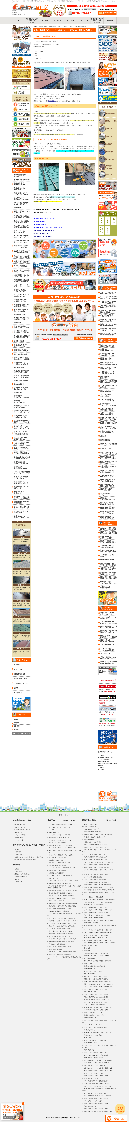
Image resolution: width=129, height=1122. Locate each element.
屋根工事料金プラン (54, 832)
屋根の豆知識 (18, 392)
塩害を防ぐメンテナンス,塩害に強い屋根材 (22, 406)
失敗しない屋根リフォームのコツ (107, 349)
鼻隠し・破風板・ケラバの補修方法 (21, 211)
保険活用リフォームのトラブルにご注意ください (108, 582)
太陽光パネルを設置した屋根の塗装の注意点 (108, 409)
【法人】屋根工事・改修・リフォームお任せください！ (64, 880)
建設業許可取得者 (19, 674)
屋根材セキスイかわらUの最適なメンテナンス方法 (108, 422)
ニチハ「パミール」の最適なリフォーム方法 (96, 847)
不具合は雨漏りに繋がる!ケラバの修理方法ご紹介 (22, 216)
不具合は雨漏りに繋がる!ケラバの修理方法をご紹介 (98, 932)
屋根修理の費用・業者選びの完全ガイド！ (21, 183)
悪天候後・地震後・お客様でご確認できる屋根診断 (98, 834)
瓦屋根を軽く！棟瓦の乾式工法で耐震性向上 (96, 979)
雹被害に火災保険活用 (90, 1106)
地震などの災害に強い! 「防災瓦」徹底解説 (107, 480)
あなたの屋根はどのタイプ (91, 829)
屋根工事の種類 (107, 107)
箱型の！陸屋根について (42, 233)
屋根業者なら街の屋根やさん (22, 874)
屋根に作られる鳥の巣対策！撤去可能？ (108, 640)
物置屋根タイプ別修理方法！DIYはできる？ (107, 613)
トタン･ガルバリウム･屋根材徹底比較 (21, 433)
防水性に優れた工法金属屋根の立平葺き (20, 300)
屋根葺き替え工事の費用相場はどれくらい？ (108, 358)
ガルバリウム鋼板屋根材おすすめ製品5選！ (108, 320)
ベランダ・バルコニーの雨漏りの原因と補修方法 (21, 261)
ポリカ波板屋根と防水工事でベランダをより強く (108, 627)
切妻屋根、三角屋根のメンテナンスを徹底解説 (21, 331)
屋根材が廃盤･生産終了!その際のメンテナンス (21, 416)
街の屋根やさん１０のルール (22, 829)
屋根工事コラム (43, 26)
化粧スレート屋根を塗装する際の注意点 (106, 413)
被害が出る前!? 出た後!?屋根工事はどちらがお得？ (108, 550)
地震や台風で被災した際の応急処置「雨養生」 (21, 305)
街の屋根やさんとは (20, 824)
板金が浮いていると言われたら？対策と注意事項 (108, 568)
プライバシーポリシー (21, 683)
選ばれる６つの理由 (20, 827)
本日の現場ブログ (19, 854)
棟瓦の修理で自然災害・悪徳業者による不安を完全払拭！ (100, 943)
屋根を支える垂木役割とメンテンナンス (21, 462)
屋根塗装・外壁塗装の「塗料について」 (95, 837)
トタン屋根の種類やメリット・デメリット (107, 399)
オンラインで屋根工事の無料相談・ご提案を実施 (108, 528)
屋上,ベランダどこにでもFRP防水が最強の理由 (22, 251)
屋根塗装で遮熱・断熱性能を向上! (107, 498)
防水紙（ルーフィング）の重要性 (93, 1035)
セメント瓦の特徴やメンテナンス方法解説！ (21, 266)
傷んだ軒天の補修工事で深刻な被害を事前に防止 (21, 226)
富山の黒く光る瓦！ (41, 224)
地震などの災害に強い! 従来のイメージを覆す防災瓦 (98, 984)
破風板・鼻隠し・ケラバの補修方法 (93, 917)
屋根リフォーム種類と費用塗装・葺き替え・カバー (108, 381)
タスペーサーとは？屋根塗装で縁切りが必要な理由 (98, 930)
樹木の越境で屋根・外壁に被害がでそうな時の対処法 (108, 577)
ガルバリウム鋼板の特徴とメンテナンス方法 (21, 448)
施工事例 (45, 20)
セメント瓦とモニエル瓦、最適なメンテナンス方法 (98, 910)
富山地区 (16, 723)
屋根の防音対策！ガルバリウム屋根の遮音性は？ (108, 334)
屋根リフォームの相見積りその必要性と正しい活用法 (108, 532)
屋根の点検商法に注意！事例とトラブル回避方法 (108, 564)
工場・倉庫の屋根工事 (107, 644)
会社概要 (110, 20)
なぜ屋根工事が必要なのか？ (108, 345)
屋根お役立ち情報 (106, 448)
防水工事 (109, 144)
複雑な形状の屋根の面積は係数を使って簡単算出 (97, 961)
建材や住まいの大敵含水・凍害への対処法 (21, 350)
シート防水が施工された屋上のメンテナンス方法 (21, 241)
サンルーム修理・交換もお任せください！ (108, 617)
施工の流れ (71, 20)
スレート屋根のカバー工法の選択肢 (108, 386)
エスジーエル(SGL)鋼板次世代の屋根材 (21, 443)
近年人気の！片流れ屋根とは (44, 230)
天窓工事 (109, 174)
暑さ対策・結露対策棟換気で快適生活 (94, 966)
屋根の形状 (17, 323)
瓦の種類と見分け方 (20, 367)
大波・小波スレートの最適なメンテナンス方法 (21, 285)
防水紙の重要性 (19, 384)
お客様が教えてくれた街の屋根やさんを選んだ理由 (28, 857)
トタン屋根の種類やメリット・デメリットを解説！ (98, 902)
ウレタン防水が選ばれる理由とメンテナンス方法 (21, 236)
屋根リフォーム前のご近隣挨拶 (57, 842)
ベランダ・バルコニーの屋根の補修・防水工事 (62, 868)
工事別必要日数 (105, 440)
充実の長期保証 (18, 837)
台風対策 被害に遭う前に (56, 860)
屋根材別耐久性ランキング (19, 401)
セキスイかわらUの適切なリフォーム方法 (95, 844)
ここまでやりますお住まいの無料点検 (97, 20)
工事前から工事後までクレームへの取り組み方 (108, 541)
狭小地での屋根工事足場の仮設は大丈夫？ (107, 431)
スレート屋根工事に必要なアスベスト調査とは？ (21, 507)
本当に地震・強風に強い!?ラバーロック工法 (96, 1078)
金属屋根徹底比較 (89, 1050)
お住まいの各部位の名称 (21, 180)
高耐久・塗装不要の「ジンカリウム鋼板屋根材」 (97, 997)
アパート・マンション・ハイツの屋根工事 (60, 875)
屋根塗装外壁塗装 (109, 167)
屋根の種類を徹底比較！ (104, 377)
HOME (35, 26)
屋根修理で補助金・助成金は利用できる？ (107, 517)
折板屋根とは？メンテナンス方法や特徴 (108, 404)
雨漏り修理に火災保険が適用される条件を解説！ (108, 507)
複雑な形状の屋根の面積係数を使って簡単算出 (21, 318)
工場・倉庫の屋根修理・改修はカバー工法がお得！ (108, 622)
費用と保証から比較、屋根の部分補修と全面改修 (108, 363)
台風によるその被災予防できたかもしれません (108, 453)
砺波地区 (16, 726)
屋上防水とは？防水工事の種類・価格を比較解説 (21, 256)
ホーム (18, 20)
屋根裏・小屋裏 (19, 341)
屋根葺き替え (110, 113)
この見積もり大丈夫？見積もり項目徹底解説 (107, 546)
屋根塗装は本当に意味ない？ (19, 188)
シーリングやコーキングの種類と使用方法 (21, 295)
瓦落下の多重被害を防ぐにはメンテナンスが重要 (108, 457)
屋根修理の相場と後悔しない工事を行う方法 (107, 354)
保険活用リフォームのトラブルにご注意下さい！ (97, 1063)
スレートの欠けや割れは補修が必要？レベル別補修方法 (99, 899)
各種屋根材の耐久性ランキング (92, 1043)
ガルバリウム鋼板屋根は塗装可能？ (108, 306)
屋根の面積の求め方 (20, 314)
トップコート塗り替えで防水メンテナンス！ (21, 511)
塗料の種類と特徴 (107, 680)
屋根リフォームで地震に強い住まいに (59, 862)
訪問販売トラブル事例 (107, 559)
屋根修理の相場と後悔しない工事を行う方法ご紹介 (63, 890)
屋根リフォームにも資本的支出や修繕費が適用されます (64, 903)
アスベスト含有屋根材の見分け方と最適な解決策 (21, 376)
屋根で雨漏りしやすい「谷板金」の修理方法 (21, 363)
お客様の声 (57, 20)
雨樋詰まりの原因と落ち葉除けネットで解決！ (108, 636)
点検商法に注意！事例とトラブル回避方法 (60, 845)
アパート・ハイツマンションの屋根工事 (107, 649)
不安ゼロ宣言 (18, 832)
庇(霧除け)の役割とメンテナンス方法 (20, 290)
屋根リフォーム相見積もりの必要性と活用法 (61, 895)
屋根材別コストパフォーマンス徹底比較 (21, 396)
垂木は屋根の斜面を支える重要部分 (59, 911)
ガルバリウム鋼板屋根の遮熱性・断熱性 (108, 311)
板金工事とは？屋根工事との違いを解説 (21, 198)
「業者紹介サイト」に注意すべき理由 (107, 586)
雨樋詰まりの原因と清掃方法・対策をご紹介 (61, 941)
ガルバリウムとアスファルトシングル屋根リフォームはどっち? (22, 427)
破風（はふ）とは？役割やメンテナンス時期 (21, 516)
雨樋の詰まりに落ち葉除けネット (58, 944)
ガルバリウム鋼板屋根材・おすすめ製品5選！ (96, 864)
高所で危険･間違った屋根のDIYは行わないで (96, 1002)
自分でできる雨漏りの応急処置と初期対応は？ (108, 503)
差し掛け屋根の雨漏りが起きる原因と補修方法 (21, 336)
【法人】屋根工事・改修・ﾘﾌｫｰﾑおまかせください (108, 657)
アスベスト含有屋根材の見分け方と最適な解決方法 (98, 986)
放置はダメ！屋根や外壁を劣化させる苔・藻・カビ (98, 1070)
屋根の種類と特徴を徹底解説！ (20, 175)
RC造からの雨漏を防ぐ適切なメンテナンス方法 (97, 999)
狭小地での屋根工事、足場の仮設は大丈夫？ (96, 857)
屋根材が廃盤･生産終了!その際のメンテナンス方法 (98, 937)
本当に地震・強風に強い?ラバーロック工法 (22, 310)
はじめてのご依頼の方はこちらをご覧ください (62, 824)
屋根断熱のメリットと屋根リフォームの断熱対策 (21, 497)
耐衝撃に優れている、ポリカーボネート (48, 227)
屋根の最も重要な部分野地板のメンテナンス (21, 388)
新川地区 (16, 729)
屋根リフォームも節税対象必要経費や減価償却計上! (108, 662)
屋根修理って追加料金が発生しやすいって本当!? (108, 573)
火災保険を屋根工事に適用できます (59, 865)
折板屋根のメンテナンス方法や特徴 (93, 904)
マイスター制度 (18, 840)
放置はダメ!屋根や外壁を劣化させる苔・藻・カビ (22, 411)
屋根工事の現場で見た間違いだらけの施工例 (107, 485)
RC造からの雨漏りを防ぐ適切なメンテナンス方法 (22, 472)
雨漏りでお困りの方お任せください (59, 837)
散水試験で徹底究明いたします (57, 857)
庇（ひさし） (52, 101)
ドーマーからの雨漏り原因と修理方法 (21, 482)
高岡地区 (16, 719)
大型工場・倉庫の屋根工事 (56, 873)
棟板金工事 (110, 159)
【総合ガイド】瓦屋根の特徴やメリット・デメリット (98, 887)
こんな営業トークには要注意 (107, 555)
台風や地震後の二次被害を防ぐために (108, 466)
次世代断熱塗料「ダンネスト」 (105, 494)
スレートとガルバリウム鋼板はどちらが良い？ (108, 292)
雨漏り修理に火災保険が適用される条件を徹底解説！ (98, 1111)
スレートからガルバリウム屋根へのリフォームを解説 (108, 297)
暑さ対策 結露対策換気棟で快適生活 (20, 345)
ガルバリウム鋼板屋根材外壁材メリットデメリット (108, 329)
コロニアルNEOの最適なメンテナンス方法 (108, 427)
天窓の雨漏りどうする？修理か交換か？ (21, 487)
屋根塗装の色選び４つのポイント (106, 489)
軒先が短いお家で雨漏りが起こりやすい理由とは (21, 371)
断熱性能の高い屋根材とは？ (19, 492)
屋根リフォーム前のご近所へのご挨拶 (106, 537)
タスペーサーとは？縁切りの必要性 (20, 231)
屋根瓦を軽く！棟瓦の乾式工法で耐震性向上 (107, 471)
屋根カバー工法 (111, 121)
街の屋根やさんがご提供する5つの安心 (32, 20)
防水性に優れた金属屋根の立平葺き (93, 1057)
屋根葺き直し (110, 151)
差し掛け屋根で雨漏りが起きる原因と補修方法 (97, 1083)
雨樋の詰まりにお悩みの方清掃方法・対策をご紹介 (108, 631)
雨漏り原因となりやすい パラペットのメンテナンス (63, 921)
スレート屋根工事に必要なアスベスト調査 (95, 989)
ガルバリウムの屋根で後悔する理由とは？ (21, 438)
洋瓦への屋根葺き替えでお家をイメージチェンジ (21, 421)
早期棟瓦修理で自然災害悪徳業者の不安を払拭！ (21, 280)
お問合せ (17, 688)
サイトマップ (18, 692)
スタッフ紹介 (18, 669)
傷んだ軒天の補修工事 (90, 1017)
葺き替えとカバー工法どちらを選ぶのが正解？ (108, 372)
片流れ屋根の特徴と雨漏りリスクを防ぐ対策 (21, 326)
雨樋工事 (109, 136)
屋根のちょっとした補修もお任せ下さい (60, 840)
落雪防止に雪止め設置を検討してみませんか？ (62, 931)
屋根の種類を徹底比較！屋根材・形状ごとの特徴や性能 (99, 890)
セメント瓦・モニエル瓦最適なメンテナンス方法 (21, 270)
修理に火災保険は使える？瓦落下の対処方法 (108, 462)
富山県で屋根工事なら (21, 678)
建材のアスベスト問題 (21, 380)
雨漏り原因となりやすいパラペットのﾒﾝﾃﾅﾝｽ (21, 246)
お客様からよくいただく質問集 (92, 842)
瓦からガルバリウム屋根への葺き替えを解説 (108, 302)
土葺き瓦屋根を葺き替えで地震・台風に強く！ (21, 275)
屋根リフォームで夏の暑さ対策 (57, 870)
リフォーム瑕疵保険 (20, 835)
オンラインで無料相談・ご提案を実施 (59, 827)
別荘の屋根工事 (105, 653)
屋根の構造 (17, 208)
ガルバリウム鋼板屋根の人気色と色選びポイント (97, 882)
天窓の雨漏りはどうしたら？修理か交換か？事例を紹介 (99, 920)
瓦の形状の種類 (39, 221)
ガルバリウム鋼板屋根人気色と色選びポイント (108, 315)
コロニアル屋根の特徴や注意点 (106, 395)
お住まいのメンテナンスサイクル (93, 1025)
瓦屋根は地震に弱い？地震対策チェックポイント (108, 476)
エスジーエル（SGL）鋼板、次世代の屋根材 (96, 1055)
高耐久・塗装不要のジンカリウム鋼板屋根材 (21, 452)
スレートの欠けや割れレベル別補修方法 (107, 390)
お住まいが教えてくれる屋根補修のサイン (108, 368)
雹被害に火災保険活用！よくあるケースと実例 (108, 512)
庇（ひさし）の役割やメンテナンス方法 (21, 477)
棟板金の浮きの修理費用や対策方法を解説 (21, 203)
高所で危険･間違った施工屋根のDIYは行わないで (22, 457)
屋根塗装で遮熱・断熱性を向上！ (93, 971)
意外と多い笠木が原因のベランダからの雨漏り (21, 221)
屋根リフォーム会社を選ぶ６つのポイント (108, 444)
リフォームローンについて (56, 900)
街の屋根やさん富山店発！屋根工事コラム (26, 859)
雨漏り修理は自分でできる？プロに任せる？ (21, 193)
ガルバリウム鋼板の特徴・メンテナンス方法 (96, 994)
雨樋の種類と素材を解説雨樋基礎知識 (21, 502)
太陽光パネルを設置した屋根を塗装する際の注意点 (63, 951)
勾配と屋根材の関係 (20, 354)
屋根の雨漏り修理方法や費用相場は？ (21, 467)
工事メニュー (83, 20)
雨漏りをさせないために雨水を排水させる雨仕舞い (98, 1086)
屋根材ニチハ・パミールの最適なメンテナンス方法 (108, 418)
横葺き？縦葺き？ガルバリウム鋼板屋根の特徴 (108, 324)
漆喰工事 (109, 129)
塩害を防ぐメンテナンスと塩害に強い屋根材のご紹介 (98, 1068)
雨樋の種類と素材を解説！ (56, 949)
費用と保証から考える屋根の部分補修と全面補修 (62, 906)
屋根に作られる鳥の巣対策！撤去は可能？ (60, 946)
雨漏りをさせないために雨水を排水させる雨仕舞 (21, 358)
